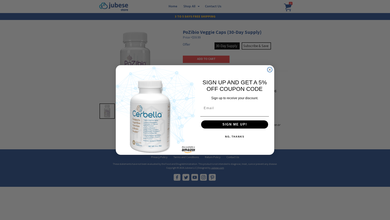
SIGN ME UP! (234, 124)
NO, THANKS (234, 136)
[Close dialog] (269, 69)
